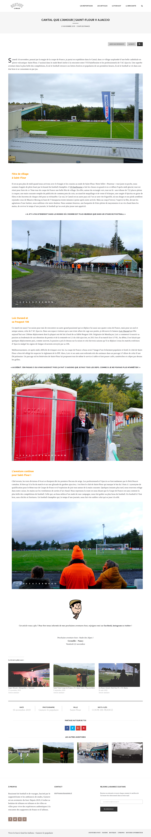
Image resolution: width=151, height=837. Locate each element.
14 (58, 455)
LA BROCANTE (131, 6)
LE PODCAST (116, 6)
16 (65, 455)
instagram (117, 626)
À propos (121, 832)
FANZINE (105, 832)
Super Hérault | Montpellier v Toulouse (21, 688)
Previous (133, 302)
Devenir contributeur (134, 832)
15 (62, 455)
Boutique (112, 832)
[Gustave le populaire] (17, 6)
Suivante (131, 44)
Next (138, 302)
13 (55, 455)
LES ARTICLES (102, 6)
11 (49, 302)
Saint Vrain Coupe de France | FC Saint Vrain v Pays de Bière (74, 688)
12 (52, 302)
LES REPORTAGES (86, 6)
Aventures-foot (94, 832)
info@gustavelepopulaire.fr (63, 793)
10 (46, 302)
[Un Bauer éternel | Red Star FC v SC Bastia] (120, 675)
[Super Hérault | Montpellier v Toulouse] (29, 675)
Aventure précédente (116, 44)
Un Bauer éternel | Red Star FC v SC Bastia (113, 688)
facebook (108, 626)
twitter (128, 626)
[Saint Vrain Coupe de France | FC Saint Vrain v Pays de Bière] (74, 675)
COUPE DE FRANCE (102, 710)
